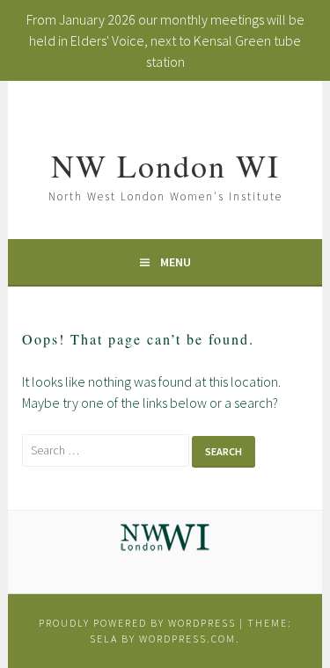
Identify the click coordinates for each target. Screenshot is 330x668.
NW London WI (165, 165)
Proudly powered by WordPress (137, 622)
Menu (175, 262)
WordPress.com (187, 638)
